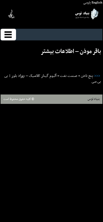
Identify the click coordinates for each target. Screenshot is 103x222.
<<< (97, 76)
